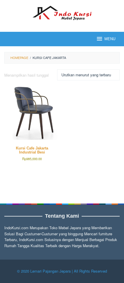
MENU (109, 39)
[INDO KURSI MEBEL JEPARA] (62, 12)
